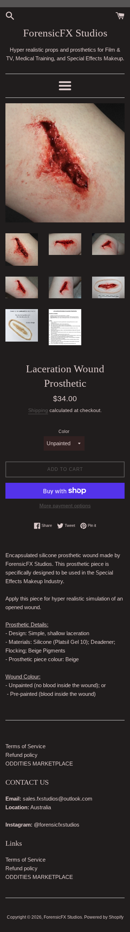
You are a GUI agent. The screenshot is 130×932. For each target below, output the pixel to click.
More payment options (65, 505)
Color (63, 431)
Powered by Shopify (104, 917)
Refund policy (21, 755)
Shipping (38, 410)
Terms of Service (25, 746)
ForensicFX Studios (65, 33)
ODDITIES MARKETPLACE (39, 763)
